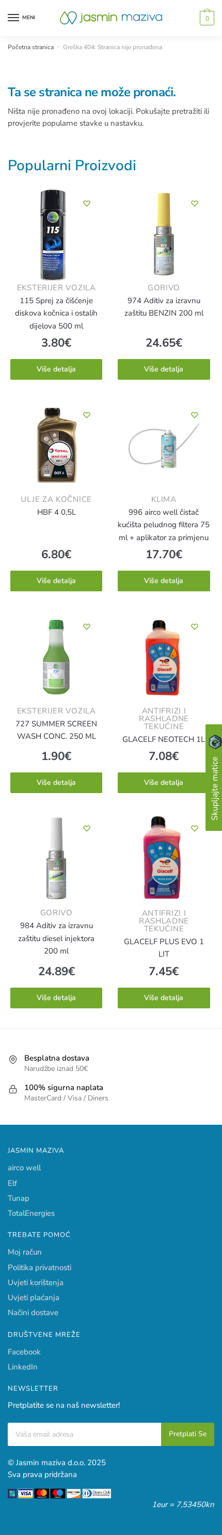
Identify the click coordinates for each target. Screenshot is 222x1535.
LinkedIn (23, 1367)
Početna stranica (31, 47)
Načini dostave (33, 1312)
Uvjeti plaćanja (33, 1297)
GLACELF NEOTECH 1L (163, 739)
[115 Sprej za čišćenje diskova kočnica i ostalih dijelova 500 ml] (56, 236)
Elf (12, 1183)
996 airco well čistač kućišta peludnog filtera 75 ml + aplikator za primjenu (164, 525)
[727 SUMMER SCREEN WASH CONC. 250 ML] (56, 659)
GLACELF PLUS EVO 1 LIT (164, 947)
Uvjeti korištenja (36, 1282)
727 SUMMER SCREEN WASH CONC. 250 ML (56, 730)
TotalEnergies (31, 1213)
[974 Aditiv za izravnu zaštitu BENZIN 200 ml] (164, 236)
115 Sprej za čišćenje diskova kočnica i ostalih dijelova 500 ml (56, 313)
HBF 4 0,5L (56, 512)
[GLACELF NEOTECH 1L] (164, 659)
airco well (24, 1168)
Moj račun (25, 1252)
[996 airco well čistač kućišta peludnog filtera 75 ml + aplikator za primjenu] (164, 447)
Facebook (24, 1352)
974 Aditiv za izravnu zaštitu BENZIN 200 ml (163, 306)
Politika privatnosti (39, 1267)
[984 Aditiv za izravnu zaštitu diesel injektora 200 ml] (56, 861)
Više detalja (56, 369)
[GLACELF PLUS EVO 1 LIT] (164, 861)
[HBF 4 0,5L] (56, 447)
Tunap (18, 1198)
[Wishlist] (86, 203)
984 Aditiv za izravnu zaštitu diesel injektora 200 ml (56, 938)
